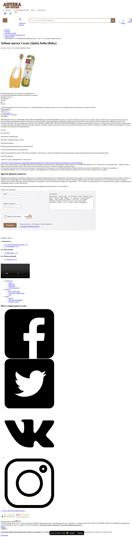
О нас (10, 282)
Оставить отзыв (22, 10)
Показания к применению (21, 163)
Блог (33, 10)
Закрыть (4, 528)
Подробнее (4, 535)
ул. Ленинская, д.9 (11, 259)
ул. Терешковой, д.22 (11, 246)
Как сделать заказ (14, 291)
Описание (4, 163)
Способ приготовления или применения (56, 163)
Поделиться (7, 113)
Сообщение (53, 194)
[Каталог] (5, 20)
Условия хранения (77, 163)
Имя (6, 194)
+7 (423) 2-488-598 (7, 511)
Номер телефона (10, 203)
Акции (8, 10)
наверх (3, 527)
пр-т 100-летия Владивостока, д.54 (16, 244)
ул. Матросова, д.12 (11, 253)
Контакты (41, 10)
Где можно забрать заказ (16, 293)
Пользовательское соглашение (50, 525)
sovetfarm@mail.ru (19, 511)
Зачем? (72, 533)
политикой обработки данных (30, 226)
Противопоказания (36, 163)
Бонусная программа (15, 300)
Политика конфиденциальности (71, 525)
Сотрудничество (14, 288)
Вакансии (12, 284)
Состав (10, 163)
